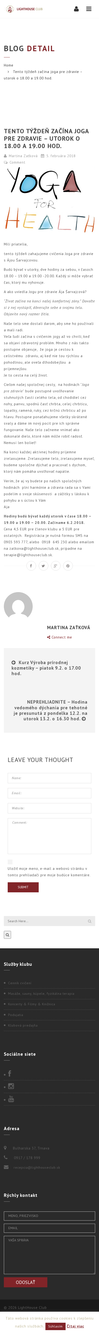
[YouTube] (49, 1099)
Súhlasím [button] (55, 1326)
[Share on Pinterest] (68, 566)
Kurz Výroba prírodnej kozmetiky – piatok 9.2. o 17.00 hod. (46, 667)
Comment (16, 162)
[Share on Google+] (56, 566)
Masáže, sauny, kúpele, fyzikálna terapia (41, 993)
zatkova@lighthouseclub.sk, (35, 548)
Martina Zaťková (23, 156)
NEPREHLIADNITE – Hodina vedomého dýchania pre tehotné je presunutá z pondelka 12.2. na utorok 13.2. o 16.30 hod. (50, 710)
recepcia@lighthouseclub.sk (37, 1167)
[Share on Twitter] (43, 566)
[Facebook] (49, 1074)
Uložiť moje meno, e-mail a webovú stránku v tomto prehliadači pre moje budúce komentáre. (49, 871)
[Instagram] (49, 1086)
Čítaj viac (75, 1326)
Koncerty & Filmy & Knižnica (31, 1004)
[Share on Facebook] (31, 566)
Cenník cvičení (19, 983)
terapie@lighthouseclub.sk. (28, 555)
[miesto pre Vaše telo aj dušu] (23, 9)
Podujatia (15, 1015)
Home (8, 65)
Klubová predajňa (23, 1025)
